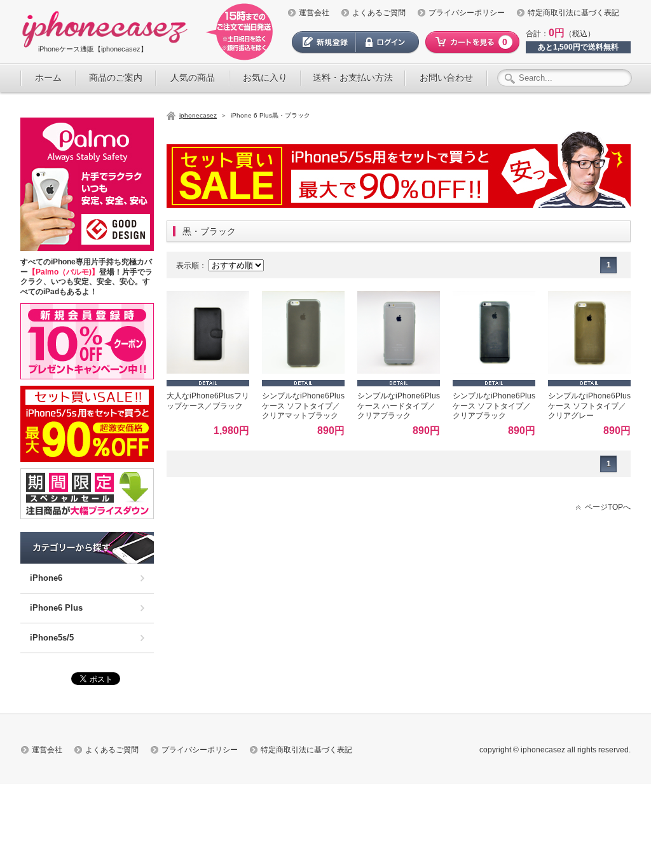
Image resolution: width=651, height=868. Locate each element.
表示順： (191, 265)
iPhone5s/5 (52, 637)
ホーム (48, 77)
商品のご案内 (115, 77)
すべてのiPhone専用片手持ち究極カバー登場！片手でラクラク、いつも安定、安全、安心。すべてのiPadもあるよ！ (86, 276)
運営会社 (314, 12)
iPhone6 (46, 578)
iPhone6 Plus (56, 608)
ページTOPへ (608, 507)
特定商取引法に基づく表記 (573, 12)
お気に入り (265, 77)
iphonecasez (198, 115)
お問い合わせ (446, 77)
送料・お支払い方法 (353, 77)
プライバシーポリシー (466, 12)
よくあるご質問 (379, 12)
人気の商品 (192, 77)
